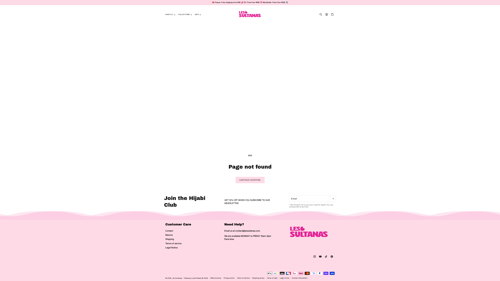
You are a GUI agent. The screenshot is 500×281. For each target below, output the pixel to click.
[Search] (321, 14)
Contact (169, 230)
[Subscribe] (333, 199)
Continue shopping (250, 180)
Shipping (169, 239)
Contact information (299, 278)
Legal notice (284, 278)
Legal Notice (171, 247)
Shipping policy (258, 278)
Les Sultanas (177, 278)
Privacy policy (229, 278)
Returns (169, 235)
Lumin (196, 278)
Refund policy (215, 278)
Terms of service (173, 243)
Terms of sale (272, 278)
